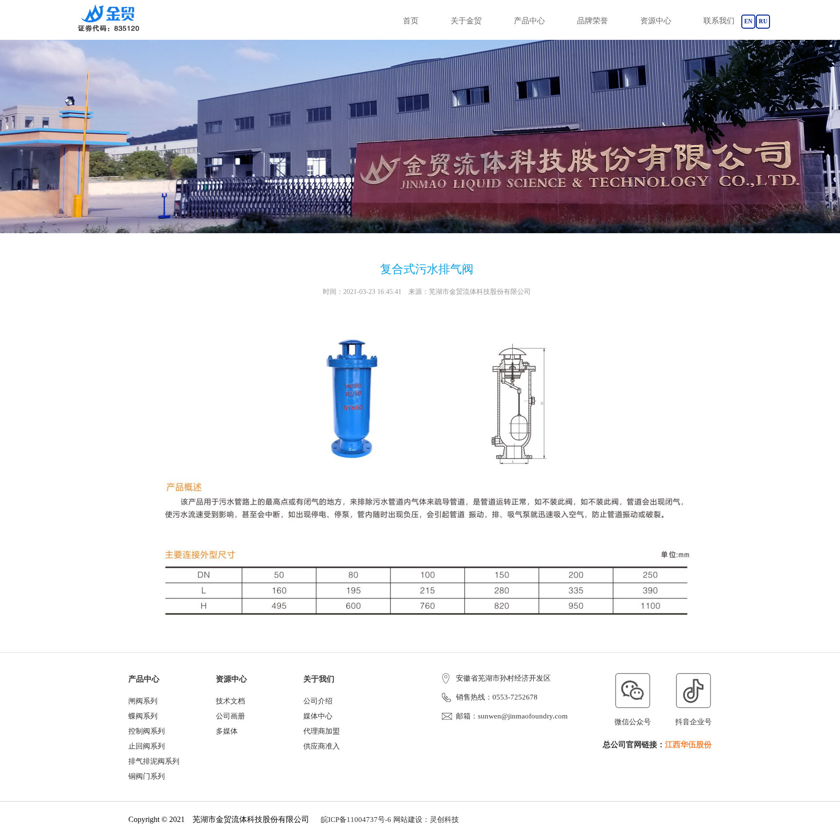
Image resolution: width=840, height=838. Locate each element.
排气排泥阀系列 (153, 761)
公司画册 (230, 716)
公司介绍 (317, 701)
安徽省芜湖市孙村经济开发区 (503, 678)
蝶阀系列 (143, 716)
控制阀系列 (146, 731)
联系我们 (719, 21)
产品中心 (529, 21)
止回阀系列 (146, 746)
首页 (411, 21)
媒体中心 (317, 716)
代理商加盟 (321, 731)
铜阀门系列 (146, 776)
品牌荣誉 (592, 21)
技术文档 (230, 701)
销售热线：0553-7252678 (497, 697)
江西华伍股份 (688, 744)
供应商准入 (321, 746)
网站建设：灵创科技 (426, 819)
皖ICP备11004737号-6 (356, 819)
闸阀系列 (143, 701)
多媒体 (227, 731)
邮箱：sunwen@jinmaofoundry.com (512, 716)
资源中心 (655, 21)
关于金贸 (466, 21)
